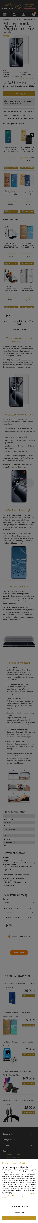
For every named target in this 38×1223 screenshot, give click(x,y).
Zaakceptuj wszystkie (19, 1218)
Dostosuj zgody (19, 1212)
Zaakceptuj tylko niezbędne (19, 1206)
